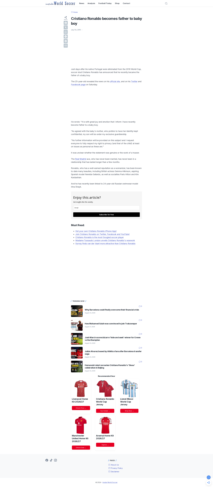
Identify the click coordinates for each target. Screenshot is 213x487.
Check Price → (81, 408)
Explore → (105, 445)
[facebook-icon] (46, 460)
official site (115, 81)
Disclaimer (114, 471)
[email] (66, 46)
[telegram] (66, 36)
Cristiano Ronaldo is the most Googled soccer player (99, 237)
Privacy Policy (116, 468)
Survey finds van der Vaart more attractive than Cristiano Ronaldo (105, 243)
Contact (126, 3)
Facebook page (78, 84)
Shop (117, 3)
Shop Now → (129, 411)
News (81, 3)
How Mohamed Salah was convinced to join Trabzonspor (111, 323)
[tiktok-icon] (51, 460)
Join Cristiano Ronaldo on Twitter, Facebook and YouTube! (102, 234)
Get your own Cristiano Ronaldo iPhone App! (96, 231)
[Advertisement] (106, 49)
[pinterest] (66, 41)
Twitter (134, 81)
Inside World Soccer (110, 482)
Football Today (105, 3)
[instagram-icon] (55, 460)
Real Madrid (80, 159)
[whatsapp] (66, 32)
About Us (114, 465)
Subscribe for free (106, 215)
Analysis (91, 3)
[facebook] (66, 23)
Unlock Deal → (81, 447)
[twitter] (66, 27)
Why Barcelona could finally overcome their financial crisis (112, 310)
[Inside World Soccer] (60, 3)
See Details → (105, 411)
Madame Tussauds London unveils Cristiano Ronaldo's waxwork (105, 240)
